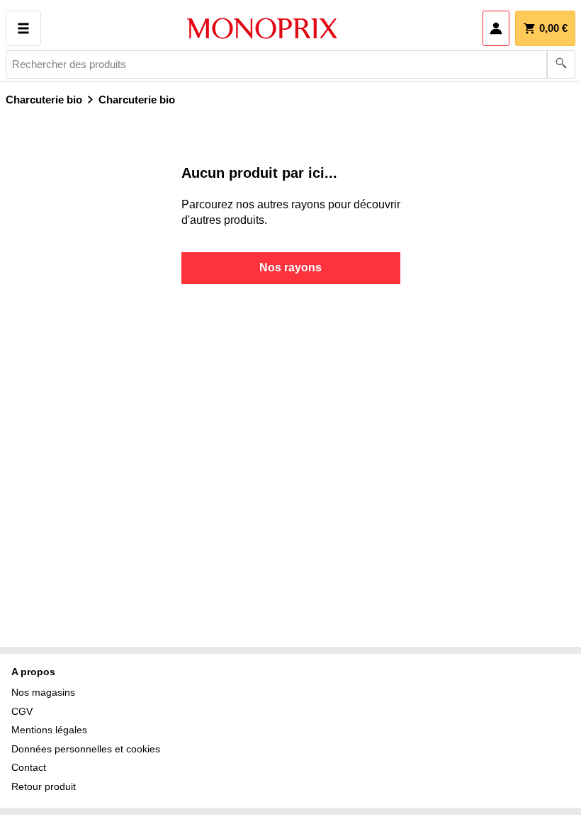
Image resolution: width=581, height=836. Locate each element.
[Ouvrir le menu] (23, 28)
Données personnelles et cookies (85, 749)
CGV (22, 711)
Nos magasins (43, 692)
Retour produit (43, 786)
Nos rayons (290, 267)
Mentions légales (49, 729)
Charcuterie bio (44, 100)
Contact (28, 767)
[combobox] (290, 64)
